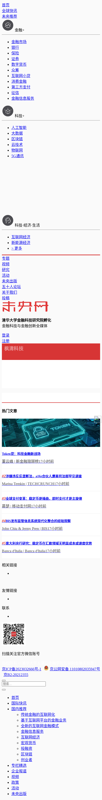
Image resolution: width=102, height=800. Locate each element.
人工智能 (19, 128)
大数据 (17, 133)
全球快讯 (9, 11)
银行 (15, 47)
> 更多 (16, 248)
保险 (15, 53)
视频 (5, 264)
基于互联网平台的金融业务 (43, 720)
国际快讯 (19, 703)
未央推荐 (9, 16)
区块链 (17, 139)
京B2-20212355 (16, 675)
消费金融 (19, 81)
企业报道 (19, 771)
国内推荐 (19, 709)
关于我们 (9, 292)
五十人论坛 (11, 287)
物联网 (17, 150)
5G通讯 (17, 156)
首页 (5, 5)
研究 (5, 270)
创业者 (26, 760)
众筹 (15, 70)
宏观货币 (28, 743)
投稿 (5, 298)
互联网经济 (20, 237)
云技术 (17, 145)
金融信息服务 (22, 98)
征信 (15, 93)
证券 (15, 59)
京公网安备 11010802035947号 (75, 669)
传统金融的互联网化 (38, 715)
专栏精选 (19, 765)
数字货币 (19, 64)
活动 (5, 275)
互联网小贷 (20, 76)
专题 (5, 258)
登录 (5, 335)
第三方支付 (20, 87)
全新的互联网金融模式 (40, 726)
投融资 (26, 748)
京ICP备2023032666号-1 (21, 669)
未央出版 (9, 281)
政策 (15, 782)
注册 (5, 341)
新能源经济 (20, 243)
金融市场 (19, 42)
